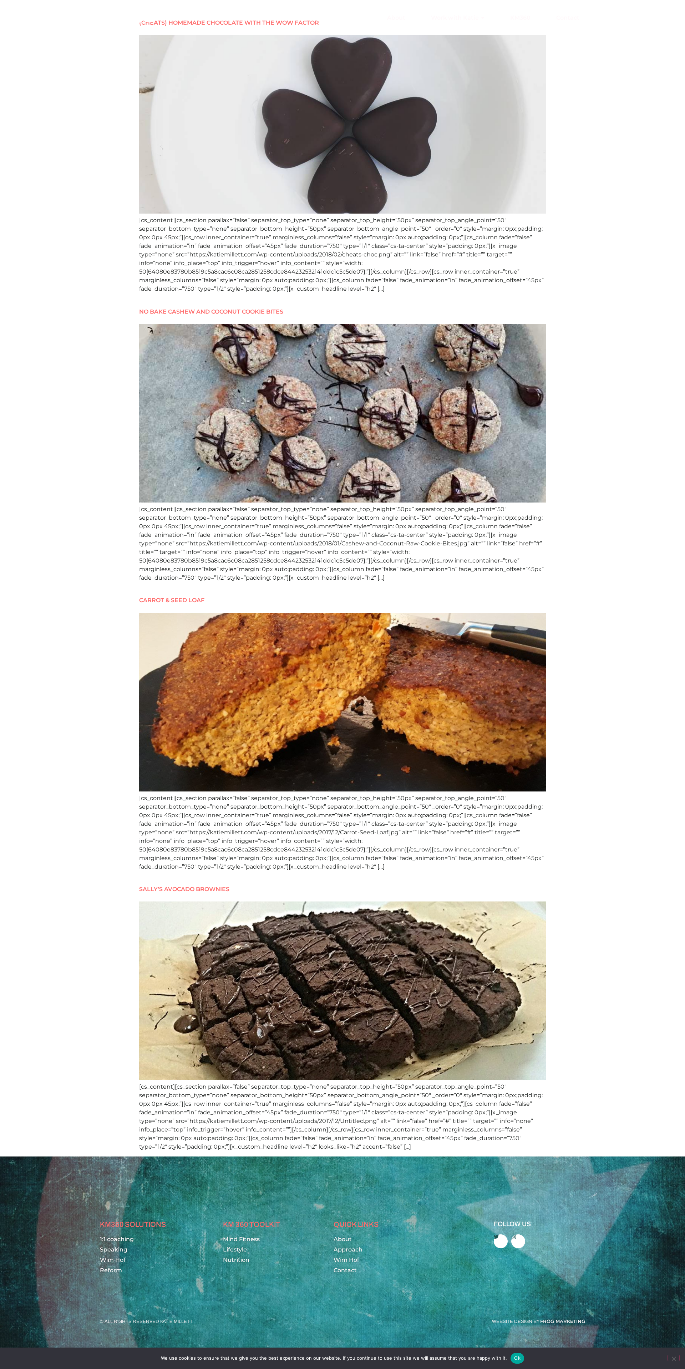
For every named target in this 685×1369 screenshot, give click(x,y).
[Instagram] (518, 1241)
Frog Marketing (562, 1321)
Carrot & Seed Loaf (171, 600)
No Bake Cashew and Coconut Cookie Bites (211, 311)
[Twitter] (501, 1241)
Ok (517, 1358)
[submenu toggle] (483, 18)
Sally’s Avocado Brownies (184, 889)
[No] (674, 1358)
